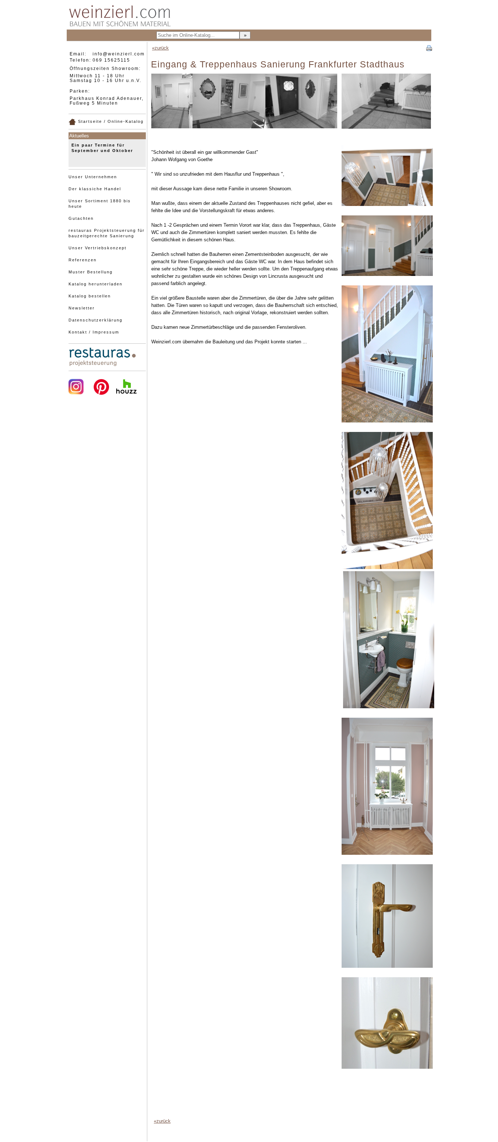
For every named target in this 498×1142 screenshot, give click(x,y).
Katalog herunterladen (95, 284)
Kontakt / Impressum (94, 332)
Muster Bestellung (91, 272)
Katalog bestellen (90, 296)
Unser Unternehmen (93, 177)
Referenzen (83, 260)
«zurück (160, 48)
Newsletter (82, 308)
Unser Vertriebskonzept (98, 248)
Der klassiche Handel (95, 189)
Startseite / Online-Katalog (110, 121)
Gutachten (81, 218)
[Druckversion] (429, 47)
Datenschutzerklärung (95, 320)
